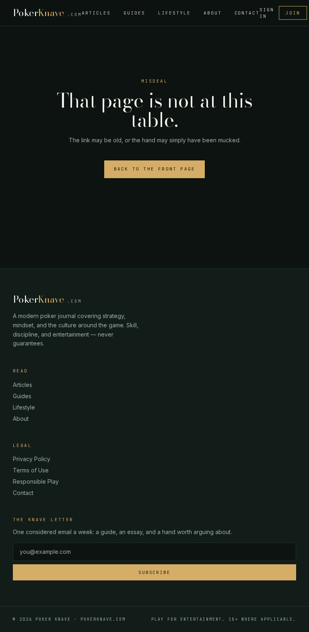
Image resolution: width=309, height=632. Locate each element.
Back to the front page (154, 169)
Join (293, 13)
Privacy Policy (31, 458)
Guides (134, 13)
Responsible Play (36, 481)
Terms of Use (31, 470)
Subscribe (154, 572)
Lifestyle (174, 13)
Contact (247, 13)
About (213, 13)
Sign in (267, 13)
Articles (96, 13)
